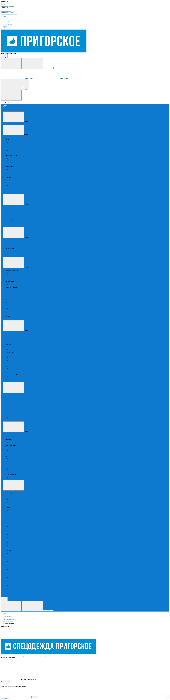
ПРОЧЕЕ (10, 595)
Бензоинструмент (10, 491)
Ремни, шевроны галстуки (14, 161)
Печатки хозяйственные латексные (13, 409)
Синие (9, 306)
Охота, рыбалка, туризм (8, 193)
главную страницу (44, 627)
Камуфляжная (9, 212)
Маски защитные (12, 447)
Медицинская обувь (10, 333)
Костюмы (10, 144)
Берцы (9, 346)
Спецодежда (6, 123)
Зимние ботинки (12, 376)
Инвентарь (8, 505)
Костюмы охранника (12, 289)
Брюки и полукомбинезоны (12, 268)
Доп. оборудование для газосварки (16, 521)
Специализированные (11, 412)
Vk (21, 669)
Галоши (10, 354)
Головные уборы (12, 147)
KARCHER (10, 579)
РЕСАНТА (10, 577)
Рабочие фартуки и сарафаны (15, 171)
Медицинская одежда (8, 226)
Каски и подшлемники (13, 442)
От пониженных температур (12, 401)
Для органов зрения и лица (12, 455)
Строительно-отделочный (14, 543)
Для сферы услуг (9, 164)
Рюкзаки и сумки (9, 218)
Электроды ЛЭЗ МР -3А (13, 553)
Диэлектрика (9, 436)
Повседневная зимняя (11, 363)
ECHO (9, 499)
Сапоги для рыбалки (12, 357)
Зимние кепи (11, 282)
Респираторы (11, 450)
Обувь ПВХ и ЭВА (9, 350)
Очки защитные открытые (14, 460)
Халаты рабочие (12, 152)
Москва (6, 6)
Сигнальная (8, 174)
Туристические (11, 223)
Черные (10, 298)
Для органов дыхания (11, 444)
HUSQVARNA (11, 500)
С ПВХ (9, 417)
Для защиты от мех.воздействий (13, 396)
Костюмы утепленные (10, 292)
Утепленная (11, 360)
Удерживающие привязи (13, 475)
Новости (5, 27)
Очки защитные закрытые (14, 458)
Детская (8, 208)
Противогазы (11, 448)
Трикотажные (9, 414)
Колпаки (10, 179)
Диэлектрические (10, 395)
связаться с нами (9, 627)
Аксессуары (8, 331)
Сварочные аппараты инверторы (15, 569)
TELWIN (10, 593)
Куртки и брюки (11, 160)
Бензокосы (10, 494)
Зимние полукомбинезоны (14, 273)
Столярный (10, 542)
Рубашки (10, 163)
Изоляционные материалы (14, 534)
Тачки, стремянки (12, 547)
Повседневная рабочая (11, 362)
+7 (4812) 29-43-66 (5, 14)
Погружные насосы (12, 574)
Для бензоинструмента (13, 526)
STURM (10, 580)
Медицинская (9, 311)
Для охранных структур (11, 153)
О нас (7, 18)
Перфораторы (11, 571)
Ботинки (10, 368)
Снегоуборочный (12, 513)
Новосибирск (11, 6)
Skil (9, 588)
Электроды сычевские (13, 556)
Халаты (10, 172)
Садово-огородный (12, 512)
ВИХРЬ (9, 582)
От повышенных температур (12, 399)
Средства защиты (7, 420)
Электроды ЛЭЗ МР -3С (13, 555)
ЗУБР (9, 583)
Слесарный (10, 540)
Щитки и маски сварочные (14, 464)
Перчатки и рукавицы (8, 381)
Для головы (8, 437)
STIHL (9, 502)
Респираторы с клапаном (14, 453)
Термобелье (11, 317)
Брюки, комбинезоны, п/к (14, 140)
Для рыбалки (11, 221)
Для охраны (8, 343)
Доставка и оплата (7, 24)
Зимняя (7, 210)
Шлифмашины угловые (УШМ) (15, 567)
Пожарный (10, 508)
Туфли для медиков (12, 339)
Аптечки (7, 432)
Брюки (7, 240)
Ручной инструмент (10, 531)
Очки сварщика (11, 461)
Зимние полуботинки (13, 378)
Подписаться (34, 697)
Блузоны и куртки (9, 238)
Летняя (7, 137)
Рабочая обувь (6, 319)
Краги (7, 393)
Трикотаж (10, 148)
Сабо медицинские (12, 338)
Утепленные (8, 407)
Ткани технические (12, 515)
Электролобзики (12, 566)
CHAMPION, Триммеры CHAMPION (15, 497)
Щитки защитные (12, 463)
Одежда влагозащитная (13, 185)
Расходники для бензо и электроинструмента (16, 518)
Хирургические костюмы (11, 254)
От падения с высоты (10, 472)
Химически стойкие (10, 404)
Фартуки (10, 150)
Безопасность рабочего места (12, 434)
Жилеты (10, 142)
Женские (10, 295)
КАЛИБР (10, 587)
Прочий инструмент (12, 537)
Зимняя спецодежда (7, 256)
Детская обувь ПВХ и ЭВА (14, 355)
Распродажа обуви (10, 371)
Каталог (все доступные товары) (8, 53)
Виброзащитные (9, 398)
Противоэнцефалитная (11, 216)
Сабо (9, 336)
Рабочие (8, 411)
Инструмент (5, 479)
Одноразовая (9, 251)
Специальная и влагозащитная (13, 182)
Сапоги (10, 370)
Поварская (8, 175)
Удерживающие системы (14, 477)
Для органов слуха (10, 466)
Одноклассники (45, 669)
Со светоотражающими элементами (16, 308)
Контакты (5, 26)
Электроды (8, 548)
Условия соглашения (10, 22)
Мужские (10, 297)
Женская (8, 136)
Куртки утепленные (10, 300)
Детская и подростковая (11, 341)
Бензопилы (10, 496)
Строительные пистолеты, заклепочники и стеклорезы (20, 545)
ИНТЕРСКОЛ (11, 590)
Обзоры (7, 21)
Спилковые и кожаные (11, 403)
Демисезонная (9, 207)
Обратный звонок (13, 14)
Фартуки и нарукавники (13, 191)
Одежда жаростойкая (13, 188)
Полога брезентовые (13, 510)
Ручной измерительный (13, 539)
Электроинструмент (10, 558)
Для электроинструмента (14, 529)
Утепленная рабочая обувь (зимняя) (14, 373)
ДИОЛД (10, 561)
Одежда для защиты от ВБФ (14, 187)
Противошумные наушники (14, 471)
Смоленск (3, 6)
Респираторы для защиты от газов (16, 452)
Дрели (9, 563)
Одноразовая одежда (13, 190)
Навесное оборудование (13, 523)
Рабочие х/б (11, 419)
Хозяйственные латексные (12, 406)
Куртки (9, 145)
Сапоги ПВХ (11, 358)
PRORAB (10, 591)
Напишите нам (32, 679)
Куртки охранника (12, 290)
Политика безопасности (11, 19)
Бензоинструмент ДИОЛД (14, 504)
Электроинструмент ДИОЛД (14, 575)
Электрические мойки (13, 564)
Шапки (9, 284)
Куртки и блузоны (12, 169)
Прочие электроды (12, 551)
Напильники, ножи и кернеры (14, 536)
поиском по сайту (25, 627)
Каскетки (10, 440)
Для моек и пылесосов (13, 528)
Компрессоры (11, 572)
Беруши (10, 469)
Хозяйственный (11, 516)
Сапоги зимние (11, 379)
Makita (9, 585)
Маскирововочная (10, 215)
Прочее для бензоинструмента (15, 524)
